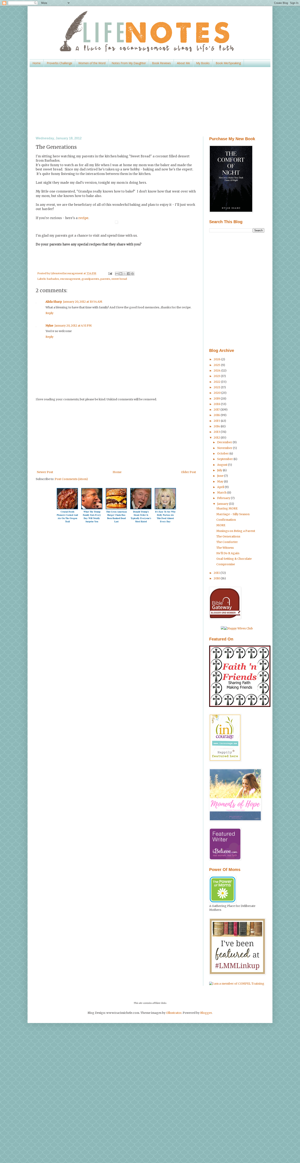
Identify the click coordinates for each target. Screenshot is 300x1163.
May (220, 481)
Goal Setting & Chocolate (234, 559)
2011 (217, 573)
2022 (217, 382)
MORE (220, 525)
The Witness (225, 548)
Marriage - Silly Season (233, 514)
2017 (217, 409)
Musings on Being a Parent (235, 531)
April (221, 487)
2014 (217, 426)
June (220, 476)
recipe (83, 218)
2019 (217, 398)
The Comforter (227, 542)
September (225, 459)
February (224, 498)
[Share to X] (125, 274)
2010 (217, 578)
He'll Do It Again (227, 553)
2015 (217, 421)
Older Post (188, 472)
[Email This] (117, 274)
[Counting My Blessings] (239, 706)
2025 (217, 365)
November (225, 448)
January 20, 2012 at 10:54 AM (82, 301)
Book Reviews (161, 63)
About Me (183, 63)
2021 (217, 387)
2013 (217, 432)
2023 (217, 376)
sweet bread (119, 278)
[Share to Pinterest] (132, 274)
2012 (217, 437)
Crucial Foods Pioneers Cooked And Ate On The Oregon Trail (67, 516)
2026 (217, 359)
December (225, 442)
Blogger (206, 1013)
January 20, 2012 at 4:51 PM (73, 325)
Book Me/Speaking (228, 63)
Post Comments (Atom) (71, 479)
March (222, 492)
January (223, 504)
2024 (217, 370)
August (222, 465)
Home (36, 63)
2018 (217, 404)
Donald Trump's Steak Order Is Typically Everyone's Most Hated (141, 516)
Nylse (49, 325)
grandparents (90, 278)
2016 (217, 415)
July (220, 470)
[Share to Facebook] (129, 274)
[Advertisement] (150, 101)
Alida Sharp (54, 301)
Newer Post (45, 472)
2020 (217, 393)
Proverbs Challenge (59, 63)
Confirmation (226, 520)
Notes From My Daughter (129, 63)
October (223, 453)
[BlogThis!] (121, 274)
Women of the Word (92, 63)
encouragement (70, 278)
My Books (203, 63)
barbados (53, 278)
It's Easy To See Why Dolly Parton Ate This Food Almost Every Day (165, 516)
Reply (49, 313)
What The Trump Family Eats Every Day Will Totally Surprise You (92, 516)
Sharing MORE (227, 508)
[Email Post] (109, 273)
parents (105, 278)
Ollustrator (173, 1013)
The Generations (228, 536)
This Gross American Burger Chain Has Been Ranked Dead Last (116, 516)
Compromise (225, 564)
